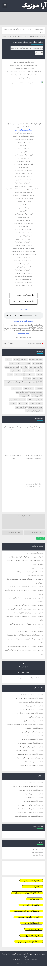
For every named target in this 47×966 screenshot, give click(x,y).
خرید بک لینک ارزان (37, 849)
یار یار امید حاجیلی (21, 407)
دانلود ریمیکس (32, 886)
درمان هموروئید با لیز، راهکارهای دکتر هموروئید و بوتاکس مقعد (24, 556)
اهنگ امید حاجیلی (15, 371)
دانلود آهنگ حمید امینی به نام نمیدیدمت (30, 702)
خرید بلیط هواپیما (31, 935)
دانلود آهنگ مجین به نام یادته (33, 728)
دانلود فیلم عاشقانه (37, 852)
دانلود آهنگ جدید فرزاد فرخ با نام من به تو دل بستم (27, 786)
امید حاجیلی (38, 371)
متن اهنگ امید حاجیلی (36, 403)
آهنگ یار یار (24, 367)
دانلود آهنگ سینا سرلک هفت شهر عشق (30, 790)
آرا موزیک (30, 29)
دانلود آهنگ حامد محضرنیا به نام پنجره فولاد (29, 758)
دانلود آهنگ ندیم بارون (35, 717)
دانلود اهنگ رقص (17, 388)
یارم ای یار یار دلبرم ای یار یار (34, 411)
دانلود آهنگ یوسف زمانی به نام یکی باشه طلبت (28, 750)
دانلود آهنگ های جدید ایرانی (23, 963)
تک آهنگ (22, 48)
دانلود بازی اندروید (31, 905)
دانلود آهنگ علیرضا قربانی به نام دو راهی (30, 746)
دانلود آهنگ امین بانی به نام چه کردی (31, 694)
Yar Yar (15, 359)
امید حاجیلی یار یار (28, 371)
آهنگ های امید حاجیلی (36, 367)
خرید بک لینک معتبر (37, 855)
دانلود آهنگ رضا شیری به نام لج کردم (31, 720)
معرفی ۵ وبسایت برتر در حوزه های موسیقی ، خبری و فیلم (25, 586)
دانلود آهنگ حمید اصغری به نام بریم (31, 739)
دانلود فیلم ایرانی (31, 880)
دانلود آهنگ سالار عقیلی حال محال (32, 732)
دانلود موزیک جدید (37, 396)
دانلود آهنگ (27, 378)
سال (18, 672)
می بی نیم (34, 899)
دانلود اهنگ (39, 388)
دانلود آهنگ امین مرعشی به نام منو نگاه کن (29, 713)
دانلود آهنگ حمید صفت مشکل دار (32, 801)
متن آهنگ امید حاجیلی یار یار (17, 399)
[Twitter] (5, 343)
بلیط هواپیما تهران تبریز (28, 941)
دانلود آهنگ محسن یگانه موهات (33, 793)
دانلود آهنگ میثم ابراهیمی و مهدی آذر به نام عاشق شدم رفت (24, 724)
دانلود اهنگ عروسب (22, 392)
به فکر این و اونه (37, 378)
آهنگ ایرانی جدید (37, 363)
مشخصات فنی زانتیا (36, 568)
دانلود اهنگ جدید (28, 388)
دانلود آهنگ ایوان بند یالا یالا (34, 797)
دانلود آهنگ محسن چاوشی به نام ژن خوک (30, 808)
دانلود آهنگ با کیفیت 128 (22, 295)
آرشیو (24, 29)
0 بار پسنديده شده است (33, 343)
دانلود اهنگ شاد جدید (36, 392)
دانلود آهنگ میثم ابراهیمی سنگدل (32, 782)
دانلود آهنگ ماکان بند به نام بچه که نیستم (30, 735)
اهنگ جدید (39, 374)
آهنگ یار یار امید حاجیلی (12, 367)
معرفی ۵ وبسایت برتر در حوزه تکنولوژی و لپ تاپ (27, 612)
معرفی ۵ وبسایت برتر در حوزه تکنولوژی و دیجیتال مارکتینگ (25, 609)
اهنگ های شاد (19, 374)
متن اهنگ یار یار (23, 403)
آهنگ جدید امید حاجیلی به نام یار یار (20, 363)
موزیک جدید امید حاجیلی (35, 407)
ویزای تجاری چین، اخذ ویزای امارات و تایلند (29, 571)
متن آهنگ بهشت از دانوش (34, 553)
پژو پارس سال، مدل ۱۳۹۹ (34, 575)
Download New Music (35, 359)
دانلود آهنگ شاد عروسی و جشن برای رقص (29, 743)
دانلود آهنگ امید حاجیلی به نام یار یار (27, 42)
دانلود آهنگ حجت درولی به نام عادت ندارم (30, 765)
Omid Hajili (23, 359)
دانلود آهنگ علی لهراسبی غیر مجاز (32, 705)
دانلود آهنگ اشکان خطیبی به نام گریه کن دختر (29, 698)
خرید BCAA (33, 929)
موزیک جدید (12, 403)
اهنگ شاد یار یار (29, 374)
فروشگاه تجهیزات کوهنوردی (26, 911)
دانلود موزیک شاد (24, 396)
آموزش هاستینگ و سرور (28, 917)
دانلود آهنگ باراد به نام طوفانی (33, 761)
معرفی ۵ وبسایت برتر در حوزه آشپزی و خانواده (28, 605)
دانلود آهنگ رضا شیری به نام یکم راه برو (30, 709)
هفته (27, 672)
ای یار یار (10, 374)
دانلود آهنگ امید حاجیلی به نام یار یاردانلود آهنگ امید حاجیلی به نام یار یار (24, 383)
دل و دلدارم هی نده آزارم (35, 399)
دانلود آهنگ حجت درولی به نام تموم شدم (30, 754)
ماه (23, 672)
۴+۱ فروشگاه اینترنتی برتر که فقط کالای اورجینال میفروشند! (24, 635)
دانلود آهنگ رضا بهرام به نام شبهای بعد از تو (29, 805)
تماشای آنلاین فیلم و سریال (27, 893)
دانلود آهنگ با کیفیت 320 (22, 302)
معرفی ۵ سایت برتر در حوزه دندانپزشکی (30, 631)
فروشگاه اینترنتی (31, 923)
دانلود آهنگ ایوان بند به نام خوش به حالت (30, 812)
